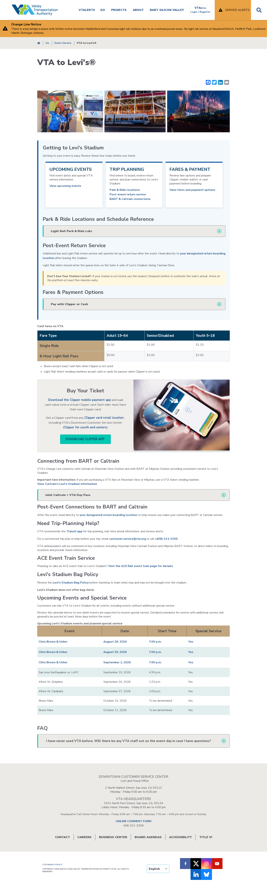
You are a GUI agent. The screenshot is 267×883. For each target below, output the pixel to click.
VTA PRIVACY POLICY (52, 864)
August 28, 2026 (115, 642)
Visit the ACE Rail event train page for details (140, 566)
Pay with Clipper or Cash (69, 304)
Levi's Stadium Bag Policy (71, 583)
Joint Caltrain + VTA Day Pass (67, 495)
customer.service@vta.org (127, 539)
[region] (133, 344)
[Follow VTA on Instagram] (206, 863)
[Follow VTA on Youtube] (217, 863)
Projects (119, 10)
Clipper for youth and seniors (85, 427)
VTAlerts (87, 10)
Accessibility (180, 837)
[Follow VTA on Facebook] (185, 863)
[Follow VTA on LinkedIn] (196, 874)
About (138, 10)
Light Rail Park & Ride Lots (71, 231)
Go (102, 10)
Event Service (62, 43)
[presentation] (134, 185)
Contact (62, 837)
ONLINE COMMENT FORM (133, 821)
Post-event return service (128, 194)
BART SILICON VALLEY (167, 10)
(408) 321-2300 (166, 539)
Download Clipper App (85, 439)
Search (259, 10)
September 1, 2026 (117, 662)
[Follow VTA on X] (196, 863)
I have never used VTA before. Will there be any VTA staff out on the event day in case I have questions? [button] (128, 741)
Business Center (113, 837)
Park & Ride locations (125, 190)
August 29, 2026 (115, 652)
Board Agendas (148, 837)
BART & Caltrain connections (130, 199)
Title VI (205, 837)
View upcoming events (65, 186)
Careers (84, 837)
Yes (190, 642)
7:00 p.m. (155, 642)
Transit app (74, 531)
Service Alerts (237, 10)
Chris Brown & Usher (53, 642)
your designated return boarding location (108, 515)
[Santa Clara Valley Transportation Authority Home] (34, 10)
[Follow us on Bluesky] (206, 874)
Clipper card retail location (104, 418)
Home (38, 43)
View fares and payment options (192, 190)
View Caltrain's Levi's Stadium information (67, 484)
